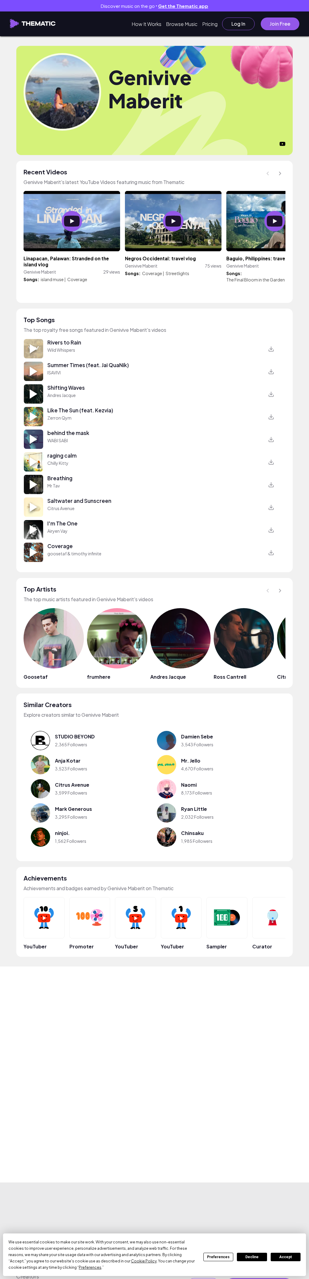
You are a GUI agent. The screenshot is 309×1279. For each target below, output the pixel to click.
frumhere (98, 677)
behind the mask (68, 433)
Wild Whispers (61, 350)
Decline (252, 1257)
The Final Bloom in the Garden (255, 279)
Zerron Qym (59, 418)
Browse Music (181, 24)
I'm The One (62, 523)
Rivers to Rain (64, 342)
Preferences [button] (90, 1267)
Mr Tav (53, 485)
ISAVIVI (54, 372)
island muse (52, 279)
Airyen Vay (57, 531)
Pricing (209, 24)
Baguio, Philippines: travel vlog (262, 258)
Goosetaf (36, 677)
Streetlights (177, 273)
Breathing (59, 478)
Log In (238, 24)
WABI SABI (57, 440)
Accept (285, 1257)
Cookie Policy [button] (144, 1261)
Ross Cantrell (230, 677)
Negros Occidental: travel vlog (160, 258)
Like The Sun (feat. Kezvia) (80, 410)
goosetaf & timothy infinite (74, 553)
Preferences (218, 1257)
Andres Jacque (61, 395)
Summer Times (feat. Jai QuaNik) (88, 365)
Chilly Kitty (57, 463)
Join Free (280, 24)
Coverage (77, 279)
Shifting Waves (66, 387)
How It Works (146, 24)
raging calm (62, 455)
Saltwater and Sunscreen (79, 500)
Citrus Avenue (61, 508)
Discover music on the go (154, 6)
